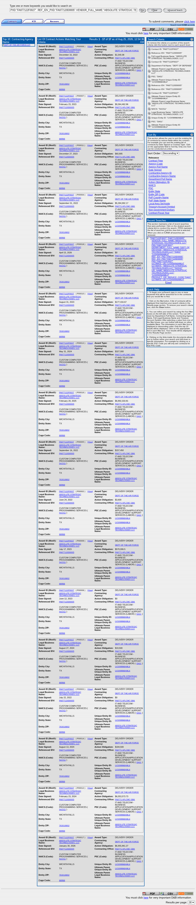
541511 (62, 68)
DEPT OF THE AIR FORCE (127, 51)
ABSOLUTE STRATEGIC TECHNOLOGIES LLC (126, 84)
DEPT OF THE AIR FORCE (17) (17, 45)
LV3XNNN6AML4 (122, 73)
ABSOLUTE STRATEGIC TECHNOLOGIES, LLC (70, 50)
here (146, 33)
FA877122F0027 (66, 46)
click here (189, 21)
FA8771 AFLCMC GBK (125, 58)
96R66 (62, 89)
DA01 (138, 70)
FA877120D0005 (66, 58)
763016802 (64, 84)
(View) (90, 46)
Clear (168, 282)
